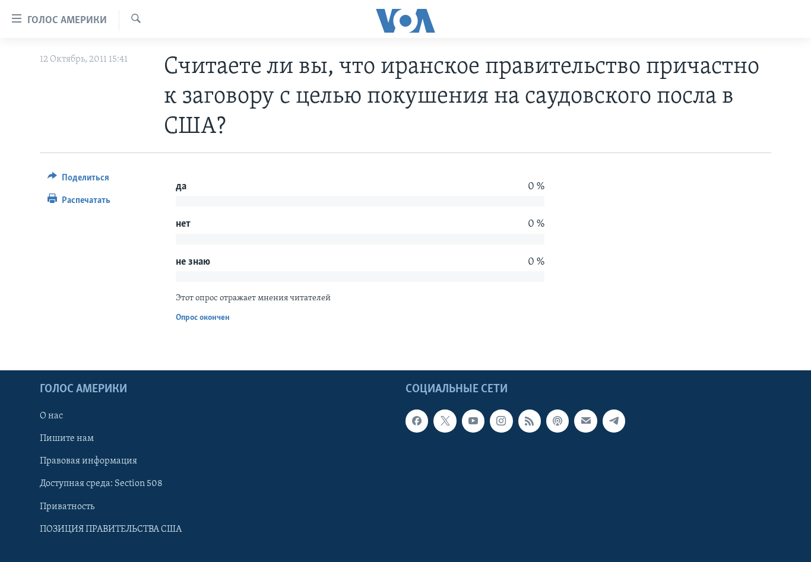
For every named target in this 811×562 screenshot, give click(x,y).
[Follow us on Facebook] (417, 421)
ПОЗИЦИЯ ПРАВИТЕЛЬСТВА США (111, 529)
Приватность (67, 507)
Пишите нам (67, 439)
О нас (51, 416)
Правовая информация (88, 461)
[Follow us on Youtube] (473, 421)
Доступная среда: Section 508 (101, 484)
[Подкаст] (557, 421)
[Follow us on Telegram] (614, 421)
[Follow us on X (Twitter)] (444, 421)
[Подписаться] (585, 421)
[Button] (78, 180)
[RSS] (529, 421)
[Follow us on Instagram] (501, 421)
